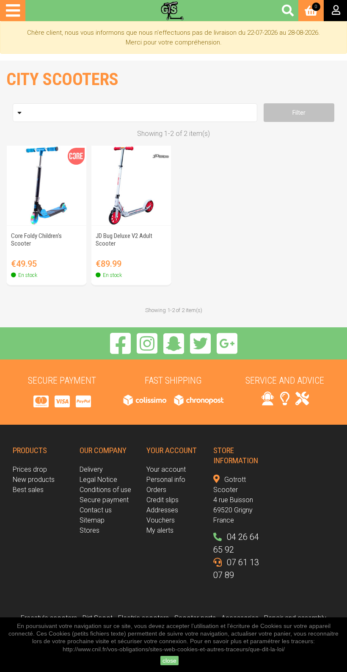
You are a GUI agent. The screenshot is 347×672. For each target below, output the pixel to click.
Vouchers (160, 520)
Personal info (165, 480)
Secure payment (104, 500)
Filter (299, 112)
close (169, 660)
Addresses (162, 510)
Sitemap (92, 520)
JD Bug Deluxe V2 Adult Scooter (124, 239)
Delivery (91, 469)
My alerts (160, 530)
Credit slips (162, 500)
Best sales (28, 490)
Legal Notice (98, 480)
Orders (156, 490)
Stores (89, 530)
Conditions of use (105, 490)
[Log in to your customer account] (335, 10)
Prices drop (30, 469)
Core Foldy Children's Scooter (36, 239)
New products (34, 480)
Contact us (96, 510)
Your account (166, 469)
